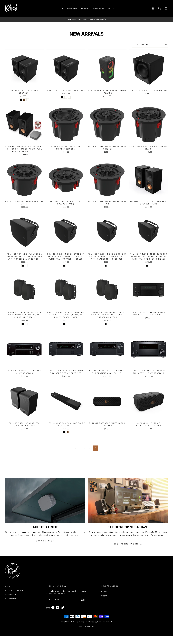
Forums (104, 591)
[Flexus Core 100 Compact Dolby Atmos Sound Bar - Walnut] (67, 432)
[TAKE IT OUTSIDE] (45, 500)
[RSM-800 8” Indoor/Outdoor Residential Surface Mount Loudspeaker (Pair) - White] (26, 324)
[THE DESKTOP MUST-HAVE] (128, 500)
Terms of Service (11, 599)
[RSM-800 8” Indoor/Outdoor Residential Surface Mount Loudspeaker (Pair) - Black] (23, 324)
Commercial (98, 8)
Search (7, 587)
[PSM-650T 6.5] (64, 265)
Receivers (85, 8)
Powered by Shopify (86, 626)
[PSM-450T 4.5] (147, 265)
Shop (61, 8)
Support (110, 8)
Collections (72, 8)
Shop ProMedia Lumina (128, 544)
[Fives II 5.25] (62, 97)
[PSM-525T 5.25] (105, 265)
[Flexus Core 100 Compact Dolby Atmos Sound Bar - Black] (64, 432)
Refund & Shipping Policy (14, 590)
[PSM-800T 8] (23, 265)
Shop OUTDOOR (45, 541)
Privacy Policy (10, 595)
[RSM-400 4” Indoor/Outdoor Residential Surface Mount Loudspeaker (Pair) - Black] (105, 324)
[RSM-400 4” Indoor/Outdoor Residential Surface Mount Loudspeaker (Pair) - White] (109, 324)
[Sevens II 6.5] (21, 99)
